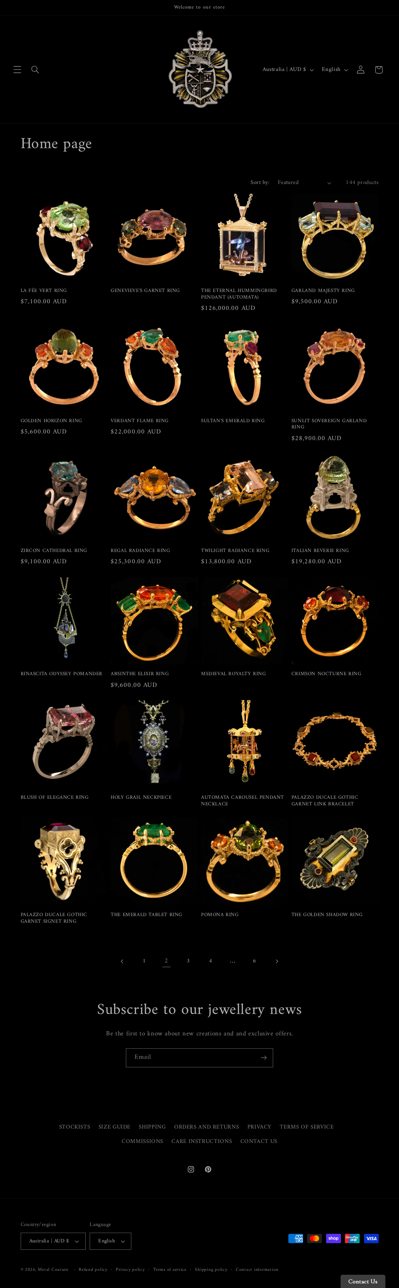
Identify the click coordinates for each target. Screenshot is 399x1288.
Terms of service (170, 1270)
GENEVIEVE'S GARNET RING (145, 291)
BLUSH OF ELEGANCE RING (55, 797)
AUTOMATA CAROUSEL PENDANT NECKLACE (242, 801)
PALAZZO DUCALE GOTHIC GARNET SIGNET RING (54, 918)
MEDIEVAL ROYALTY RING (233, 674)
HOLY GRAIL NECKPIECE (141, 797)
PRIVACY (259, 1127)
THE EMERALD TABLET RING (146, 915)
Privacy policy (130, 1270)
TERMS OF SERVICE (307, 1127)
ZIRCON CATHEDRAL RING (54, 551)
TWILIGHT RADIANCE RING (235, 551)
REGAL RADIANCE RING (140, 551)
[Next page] (277, 961)
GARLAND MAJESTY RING (323, 291)
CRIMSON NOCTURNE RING (326, 674)
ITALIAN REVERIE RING (320, 551)
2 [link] (166, 961)
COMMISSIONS (142, 1141)
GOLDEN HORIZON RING (51, 421)
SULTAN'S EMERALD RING (233, 421)
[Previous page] (122, 961)
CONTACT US (258, 1141)
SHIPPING (152, 1127)
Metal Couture (53, 1270)
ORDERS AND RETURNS (206, 1127)
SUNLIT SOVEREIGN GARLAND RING (329, 424)
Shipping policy (211, 1270)
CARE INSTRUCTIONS (201, 1141)
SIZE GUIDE (115, 1127)
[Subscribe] (264, 1057)
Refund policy (93, 1270)
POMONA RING (220, 915)
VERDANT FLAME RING (140, 421)
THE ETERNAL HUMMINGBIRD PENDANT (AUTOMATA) (239, 294)
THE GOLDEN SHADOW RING (327, 915)
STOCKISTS (74, 1127)
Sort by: (260, 182)
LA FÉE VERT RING (44, 291)
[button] (17, 70)
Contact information (257, 1270)
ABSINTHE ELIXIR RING (140, 674)
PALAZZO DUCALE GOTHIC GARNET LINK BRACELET (324, 801)
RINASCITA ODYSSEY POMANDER (62, 674)
